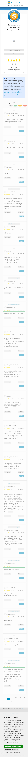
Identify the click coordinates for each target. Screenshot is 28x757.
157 (21, 699)
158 (25, 699)
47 (10, 105)
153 (4, 699)
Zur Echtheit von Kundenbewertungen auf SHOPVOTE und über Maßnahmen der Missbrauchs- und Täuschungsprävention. (13, 92)
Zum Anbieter (14, 54)
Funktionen (9, 5)
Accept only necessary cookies (13, 746)
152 (24, 697)
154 (8, 699)
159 (11, 701)
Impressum (6, 752)
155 (12, 699)
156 (17, 699)
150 (16, 697)
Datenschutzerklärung (15, 752)
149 (12, 697)
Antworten (21, 131)
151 (20, 697)
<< (5, 697)
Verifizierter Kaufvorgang (14, 188)
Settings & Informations (11, 749)
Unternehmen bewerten (14, 50)
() (20, 127)
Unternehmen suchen (18, 5)
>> (18, 701)
